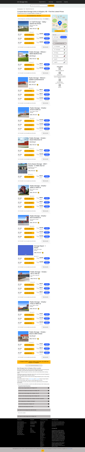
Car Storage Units (19, 430)
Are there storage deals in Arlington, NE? (27, 403)
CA (56, 421)
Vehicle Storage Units (20, 429)
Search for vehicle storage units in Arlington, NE (27, 416)
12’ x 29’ (20, 68)
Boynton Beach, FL (43, 437)
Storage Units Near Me (20, 421)
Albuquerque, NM (42, 421)
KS (55, 422)
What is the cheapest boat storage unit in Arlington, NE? (29, 390)
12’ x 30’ (20, 322)
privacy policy (70, 448)
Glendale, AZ (42, 444)
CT (58, 421)
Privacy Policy (32, 431)
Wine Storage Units (20, 428)
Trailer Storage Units (20, 433)
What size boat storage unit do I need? (26, 406)
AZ (55, 421)
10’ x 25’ (20, 42)
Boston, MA (41, 436)
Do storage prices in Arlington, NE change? (27, 401)
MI (61, 422)
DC (59, 421)
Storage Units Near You (42, 1)
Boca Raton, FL (42, 435)
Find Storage (51, 5)
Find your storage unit (60, 70)
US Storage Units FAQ (33, 422)
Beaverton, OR (42, 430)
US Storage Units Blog (33, 421)
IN (54, 422)
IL (53, 422)
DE (60, 421)
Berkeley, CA (42, 432)
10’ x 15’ (20, 258)
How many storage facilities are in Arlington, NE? (28, 387)
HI (63, 421)
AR (54, 421)
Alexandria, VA (42, 422)
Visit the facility (60, 82)
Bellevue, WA (42, 431)
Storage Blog (66, 1)
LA (57, 422)
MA (58, 422)
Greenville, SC (42, 445)
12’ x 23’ (20, 128)
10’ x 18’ (20, 64)
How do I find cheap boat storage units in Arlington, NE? (29, 395)
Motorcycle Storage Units (20, 434)
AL (53, 421)
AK (52, 421)
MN (62, 422)
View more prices (45, 133)
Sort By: (44, 18)
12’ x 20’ (20, 176)
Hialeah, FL (41, 446)
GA (62, 421)
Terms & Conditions (33, 432)
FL (61, 421)
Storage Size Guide (59, 1)
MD (59, 422)
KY (56, 422)
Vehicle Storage (51, 1)
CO (57, 421)
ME (60, 422)
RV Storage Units (19, 432)
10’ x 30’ (20, 94)
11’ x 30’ (20, 98)
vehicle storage (31, 378)
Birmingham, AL (42, 433)
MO (64, 422)
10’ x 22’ (20, 202)
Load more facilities (34, 365)
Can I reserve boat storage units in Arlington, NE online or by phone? (32, 398)
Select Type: (54, 34)
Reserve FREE (59, 74)
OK (42, 450)
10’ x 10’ (20, 34)
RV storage (37, 378)
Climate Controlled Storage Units (21, 422)
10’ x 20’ (20, 38)
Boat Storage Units (20, 431)
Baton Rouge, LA (42, 429)
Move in (59, 87)
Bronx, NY (41, 438)
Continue (46, 34)
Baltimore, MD (42, 428)
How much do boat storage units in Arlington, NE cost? (29, 393)
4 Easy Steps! (60, 66)
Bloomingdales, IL (42, 434)
